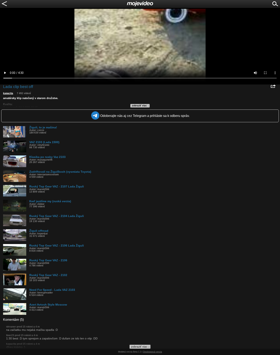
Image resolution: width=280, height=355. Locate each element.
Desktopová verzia (152, 351)
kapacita (8, 93)
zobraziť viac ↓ (140, 105)
